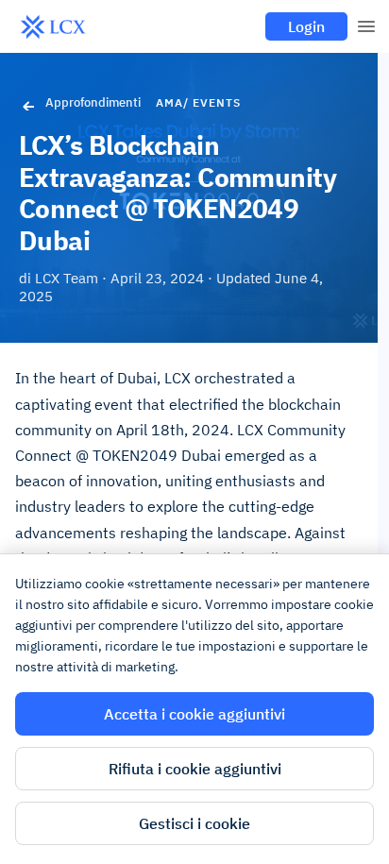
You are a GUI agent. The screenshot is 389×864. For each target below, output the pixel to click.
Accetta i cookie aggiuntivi (194, 713)
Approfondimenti (93, 102)
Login (306, 26)
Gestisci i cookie (194, 823)
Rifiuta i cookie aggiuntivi (195, 768)
